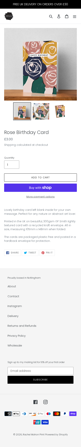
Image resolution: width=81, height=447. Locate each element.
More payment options (40, 196)
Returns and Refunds (22, 326)
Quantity (9, 158)
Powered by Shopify (56, 434)
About (12, 286)
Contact (13, 296)
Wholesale (15, 345)
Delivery (13, 316)
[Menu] (75, 16)
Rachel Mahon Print (33, 434)
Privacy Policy (17, 336)
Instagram (15, 306)
